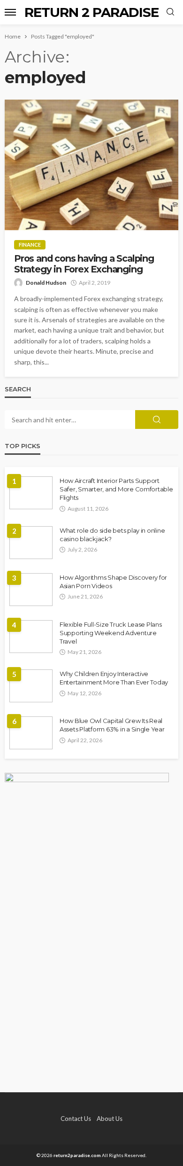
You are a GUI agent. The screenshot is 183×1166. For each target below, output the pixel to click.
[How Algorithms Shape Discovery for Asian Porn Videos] (31, 589)
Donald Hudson (46, 282)
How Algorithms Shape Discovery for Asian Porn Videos (113, 582)
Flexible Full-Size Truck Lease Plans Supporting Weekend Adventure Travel (111, 633)
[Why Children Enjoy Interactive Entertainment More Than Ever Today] (31, 685)
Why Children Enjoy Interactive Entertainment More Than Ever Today (114, 678)
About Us (109, 1118)
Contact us (76, 1118)
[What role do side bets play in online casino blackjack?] (31, 542)
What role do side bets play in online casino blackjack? (112, 535)
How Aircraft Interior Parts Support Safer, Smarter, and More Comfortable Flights (116, 489)
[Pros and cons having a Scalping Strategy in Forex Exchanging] (91, 165)
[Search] (170, 12)
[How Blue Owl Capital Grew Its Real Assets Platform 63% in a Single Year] (31, 732)
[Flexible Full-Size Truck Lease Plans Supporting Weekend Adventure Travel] (31, 636)
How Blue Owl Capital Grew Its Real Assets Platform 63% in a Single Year (112, 725)
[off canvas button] (10, 12)
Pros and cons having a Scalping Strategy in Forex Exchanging (84, 264)
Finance (30, 244)
